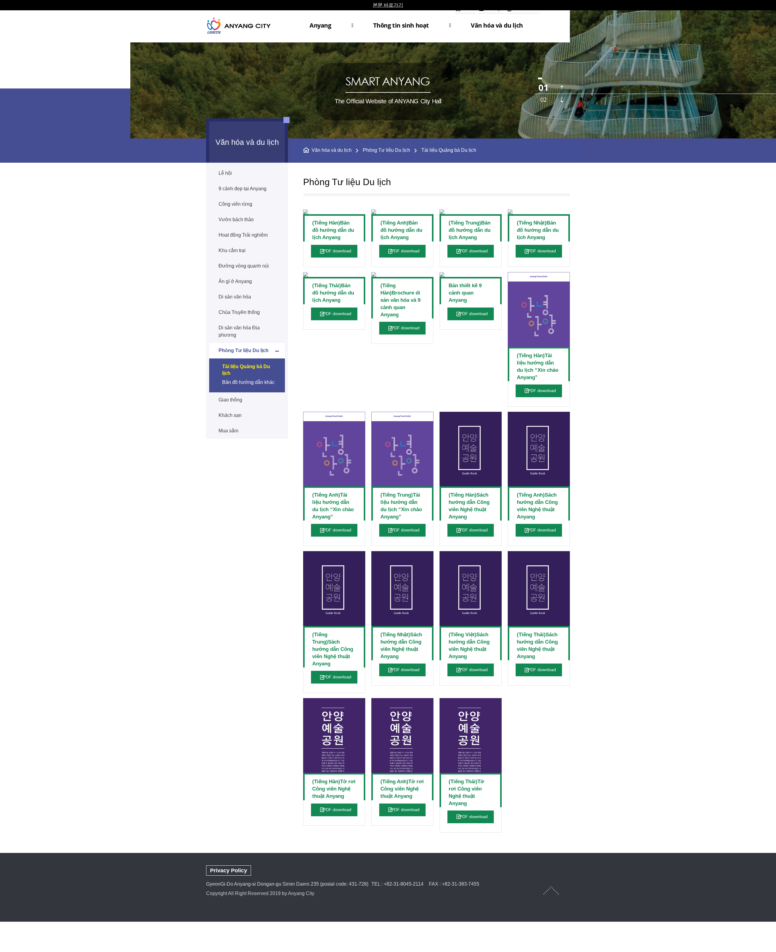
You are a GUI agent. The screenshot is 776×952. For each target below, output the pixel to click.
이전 (562, 88)
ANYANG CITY (246, 25)
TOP (551, 890)
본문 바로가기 (388, 5)
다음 (562, 100)
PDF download (337, 250)
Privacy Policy (228, 870)
